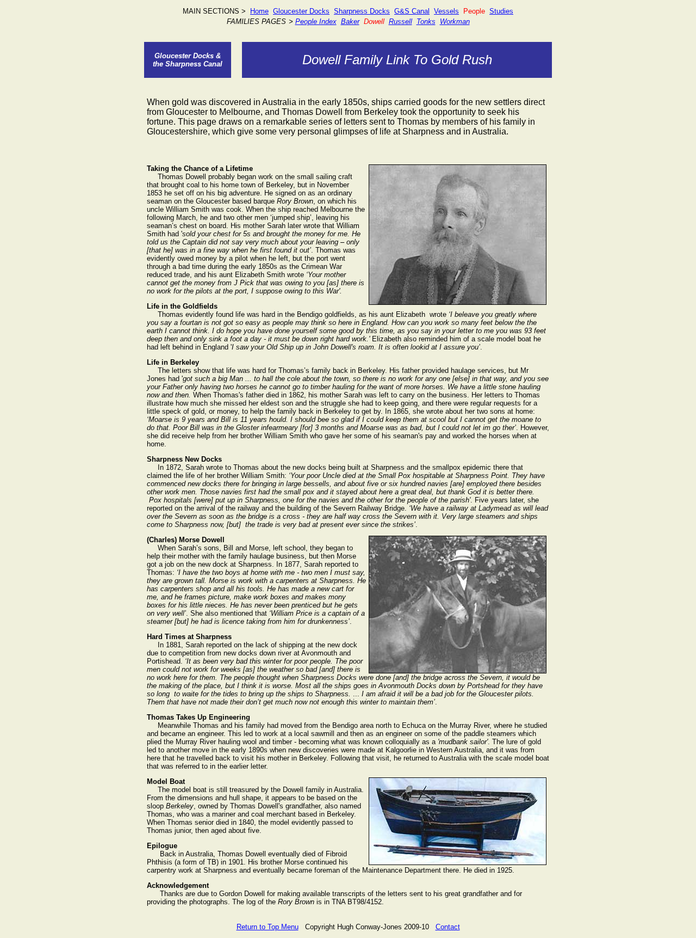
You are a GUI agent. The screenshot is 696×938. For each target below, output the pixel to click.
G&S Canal (412, 11)
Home (259, 11)
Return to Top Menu (268, 927)
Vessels (446, 11)
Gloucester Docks (301, 11)
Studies (501, 11)
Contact (448, 927)
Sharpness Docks (362, 11)
